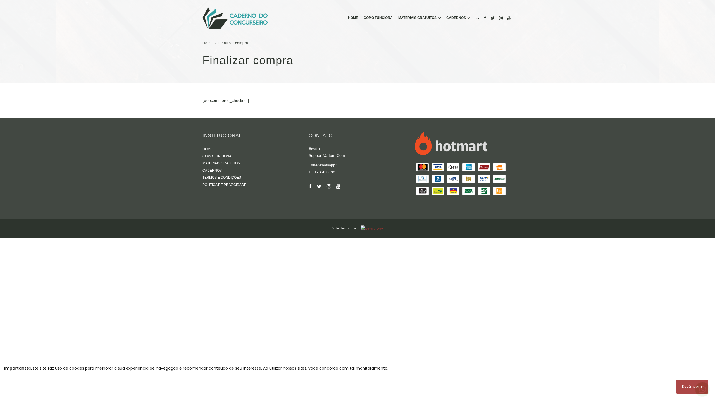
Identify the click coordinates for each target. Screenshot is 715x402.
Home (207, 43)
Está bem (692, 386)
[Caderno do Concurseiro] (235, 18)
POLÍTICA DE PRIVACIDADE (224, 185)
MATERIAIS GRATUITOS (417, 18)
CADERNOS (456, 18)
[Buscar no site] (477, 18)
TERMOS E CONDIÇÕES (221, 178)
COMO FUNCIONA (378, 18)
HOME (353, 18)
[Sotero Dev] (370, 228)
